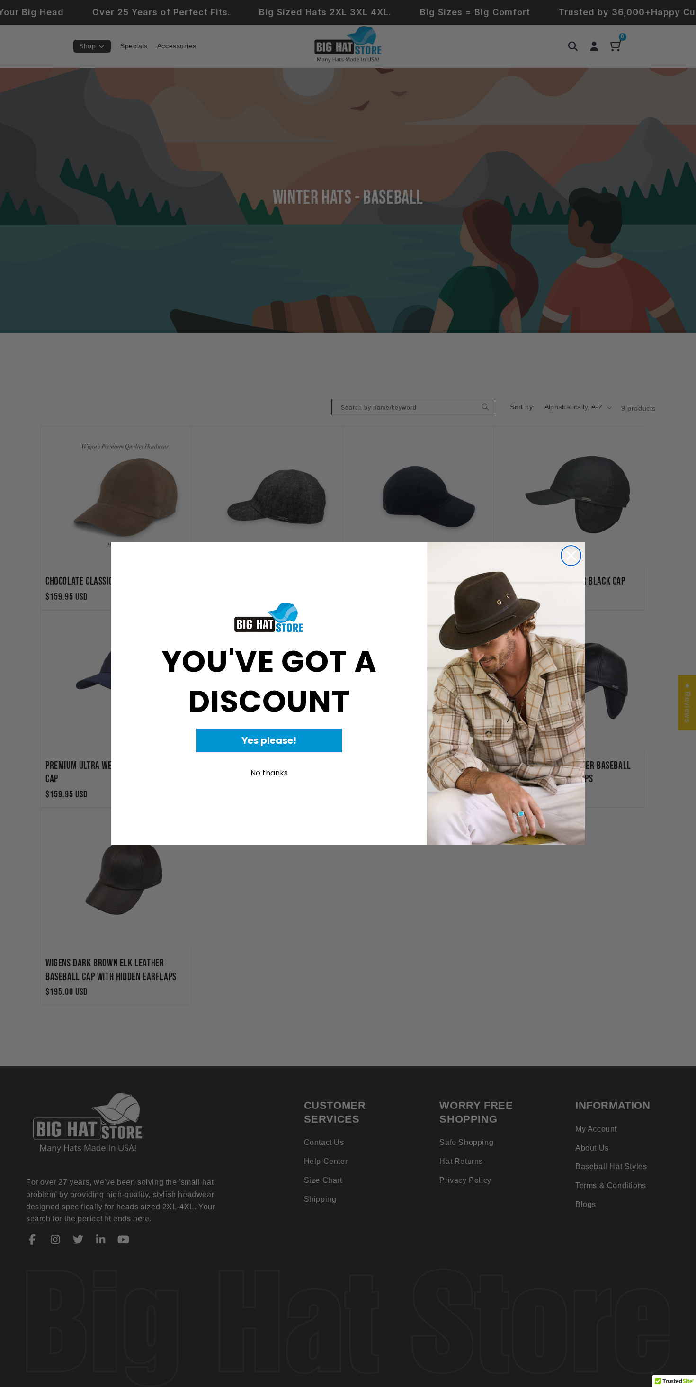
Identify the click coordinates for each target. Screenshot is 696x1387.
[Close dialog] (571, 556)
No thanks (269, 772)
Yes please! (268, 740)
